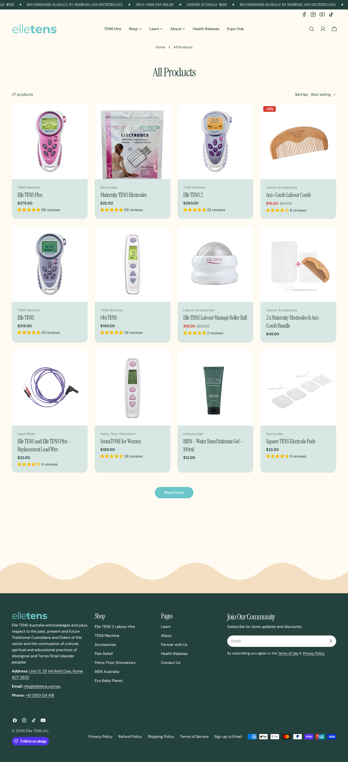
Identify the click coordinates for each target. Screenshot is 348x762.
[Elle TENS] (50, 264)
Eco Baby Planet (109, 680)
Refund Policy (130, 736)
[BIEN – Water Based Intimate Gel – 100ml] (215, 388)
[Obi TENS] (132, 264)
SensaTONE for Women (120, 441)
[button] (29, 209)
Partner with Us (174, 644)
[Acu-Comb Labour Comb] (298, 141)
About (166, 635)
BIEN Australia (107, 671)
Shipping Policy (161, 736)
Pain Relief (104, 653)
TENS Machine (107, 635)
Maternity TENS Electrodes (123, 195)
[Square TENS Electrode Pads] (298, 388)
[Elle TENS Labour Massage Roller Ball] (215, 264)
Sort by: (301, 94)
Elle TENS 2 (193, 195)
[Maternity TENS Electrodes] (132, 141)
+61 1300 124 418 (40, 695)
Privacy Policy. (314, 653)
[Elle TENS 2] (215, 141)
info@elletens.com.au (42, 686)
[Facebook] (304, 14)
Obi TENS (108, 317)
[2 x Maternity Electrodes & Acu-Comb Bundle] (298, 264)
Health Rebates (174, 653)
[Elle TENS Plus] (50, 141)
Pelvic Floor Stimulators (115, 662)
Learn (166, 626)
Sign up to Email (228, 736)
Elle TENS (26, 317)
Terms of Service (194, 736)
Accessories (105, 644)
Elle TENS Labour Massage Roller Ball (215, 317)
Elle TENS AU (37, 730)
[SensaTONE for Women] (132, 388)
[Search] (311, 29)
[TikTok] (331, 14)
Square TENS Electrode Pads (290, 441)
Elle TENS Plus (30, 195)
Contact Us (170, 662)
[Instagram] (313, 14)
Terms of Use (288, 653)
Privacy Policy (101, 736)
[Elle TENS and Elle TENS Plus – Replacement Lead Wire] (50, 388)
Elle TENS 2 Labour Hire (115, 626)
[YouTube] (322, 14)
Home (160, 47)
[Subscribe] (331, 641)
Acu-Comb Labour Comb (288, 195)
